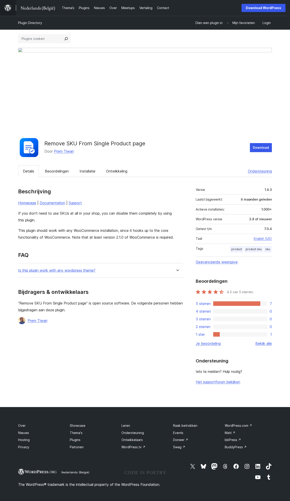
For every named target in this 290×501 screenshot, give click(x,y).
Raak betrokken (185, 425)
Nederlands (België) (75, 472)
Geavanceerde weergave (217, 262)
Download (261, 147)
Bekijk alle (263, 343)
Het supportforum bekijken (218, 382)
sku (267, 249)
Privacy (23, 447)
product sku (254, 249)
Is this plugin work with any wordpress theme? (56, 270)
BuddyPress (236, 447)
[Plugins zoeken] (66, 38)
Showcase (77, 425)
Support (75, 203)
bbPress (233, 440)
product (236, 249)
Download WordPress (263, 8)
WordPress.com (238, 425)
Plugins (75, 440)
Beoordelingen (57, 171)
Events (178, 433)
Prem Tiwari (64, 151)
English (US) (263, 238)
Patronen (77, 447)
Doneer (180, 440)
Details (28, 171)
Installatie (87, 171)
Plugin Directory (30, 23)
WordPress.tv (133, 447)
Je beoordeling (208, 343)
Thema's (76, 433)
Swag (179, 447)
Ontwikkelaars (132, 440)
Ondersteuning (260, 171)
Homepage (27, 203)
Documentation (52, 203)
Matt (230, 433)
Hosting (24, 440)
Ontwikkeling (116, 171)
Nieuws (23, 433)
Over (22, 425)
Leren (125, 425)
